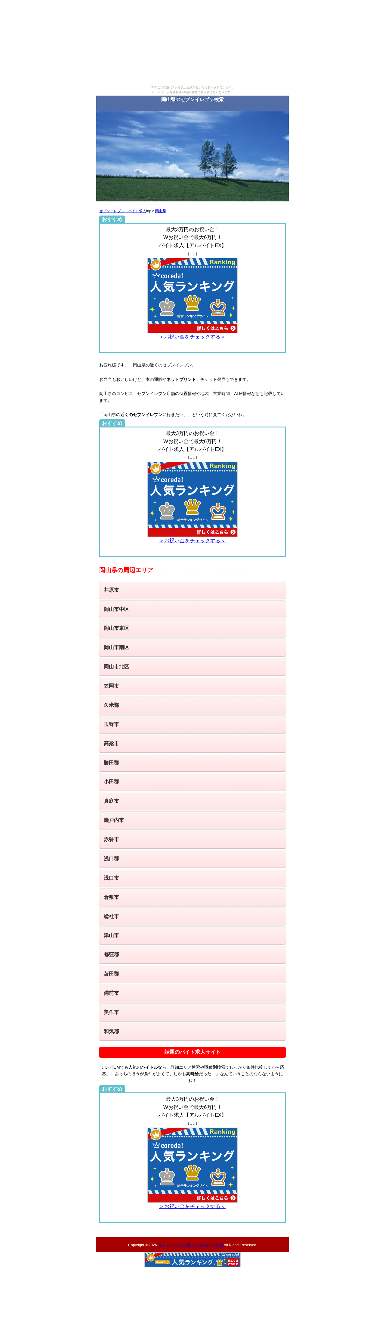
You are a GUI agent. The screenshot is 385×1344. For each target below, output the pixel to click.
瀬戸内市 (114, 820)
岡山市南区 (116, 647)
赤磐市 (111, 839)
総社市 (111, 916)
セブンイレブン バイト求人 (122, 211)
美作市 (111, 1012)
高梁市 (111, 743)
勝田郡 (111, 763)
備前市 (111, 993)
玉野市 (111, 724)
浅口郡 (111, 859)
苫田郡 (111, 974)
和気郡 (111, 1031)
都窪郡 (111, 954)
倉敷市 (111, 897)
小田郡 (111, 782)
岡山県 (160, 211)
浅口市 (111, 878)
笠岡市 (111, 686)
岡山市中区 (116, 609)
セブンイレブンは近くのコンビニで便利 (190, 1245)
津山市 (111, 935)
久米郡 (111, 705)
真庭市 (111, 801)
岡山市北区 (116, 666)
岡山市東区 (116, 628)
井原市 (111, 590)
